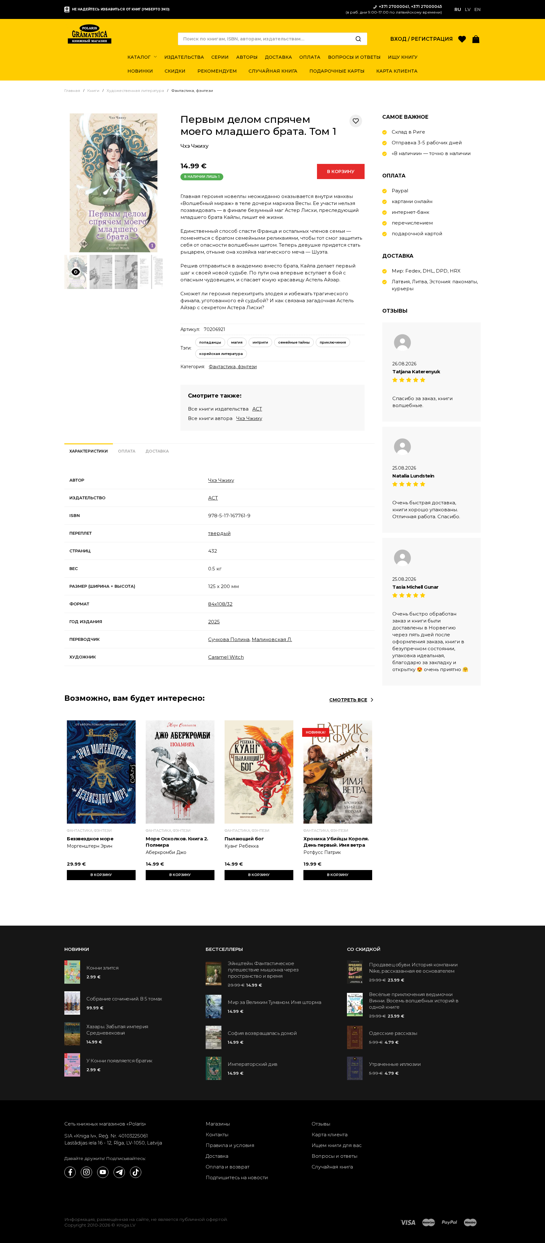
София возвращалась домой (262, 1033)
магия (237, 342)
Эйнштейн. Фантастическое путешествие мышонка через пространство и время (263, 969)
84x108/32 (220, 604)
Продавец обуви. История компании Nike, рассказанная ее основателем (413, 968)
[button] (476, 39)
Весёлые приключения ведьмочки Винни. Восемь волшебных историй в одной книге (414, 1000)
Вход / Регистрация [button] (421, 39)
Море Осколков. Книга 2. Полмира (177, 842)
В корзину (341, 171)
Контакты (217, 1135)
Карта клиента (330, 1135)
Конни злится (102, 968)
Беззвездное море (90, 839)
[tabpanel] (219, 568)
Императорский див (253, 1064)
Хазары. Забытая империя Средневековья (117, 1030)
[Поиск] (358, 39)
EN (477, 9)
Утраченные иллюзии (394, 1064)
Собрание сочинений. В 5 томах (124, 999)
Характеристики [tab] (88, 451)
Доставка (217, 1156)
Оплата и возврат (227, 1167)
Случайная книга (332, 1167)
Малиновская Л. (272, 639)
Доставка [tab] (157, 451)
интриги (260, 342)
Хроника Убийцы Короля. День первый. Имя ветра (336, 842)
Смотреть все (348, 700)
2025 (214, 622)
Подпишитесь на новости (237, 1177)
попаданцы (210, 342)
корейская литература (221, 353)
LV (468, 9)
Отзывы (321, 1124)
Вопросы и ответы (334, 1156)
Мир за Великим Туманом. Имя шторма (274, 1002)
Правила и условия (230, 1145)
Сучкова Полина (228, 639)
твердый (219, 533)
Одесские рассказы (393, 1033)
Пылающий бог (244, 839)
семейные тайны (294, 342)
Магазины (218, 1124)
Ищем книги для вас (337, 1145)
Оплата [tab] (126, 451)
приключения (333, 342)
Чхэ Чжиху (194, 146)
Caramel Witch (226, 657)
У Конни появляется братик (119, 1061)
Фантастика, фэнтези (233, 366)
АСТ (257, 409)
